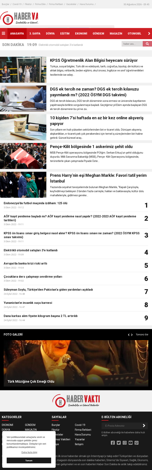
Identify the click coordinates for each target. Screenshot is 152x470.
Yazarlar (80, 439)
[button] (149, 33)
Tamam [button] (28, 460)
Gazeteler (71, 4)
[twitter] (119, 443)
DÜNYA (50, 33)
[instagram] (125, 443)
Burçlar (5, 4)
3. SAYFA (34, 33)
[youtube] (131, 443)
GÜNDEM (98, 33)
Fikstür (28, 4)
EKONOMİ (81, 33)
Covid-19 (17, 4)
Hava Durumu (87, 4)
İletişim (79, 444)
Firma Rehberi (56, 4)
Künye (55, 444)
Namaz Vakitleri (61, 439)
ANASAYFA (17, 33)
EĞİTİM (65, 33)
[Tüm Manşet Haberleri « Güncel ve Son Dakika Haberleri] (23, 18)
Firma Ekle (40, 4)
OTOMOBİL (134, 33)
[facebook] (113, 443)
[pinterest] (136, 443)
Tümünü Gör (142, 334)
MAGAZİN (116, 33)
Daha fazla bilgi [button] (29, 452)
